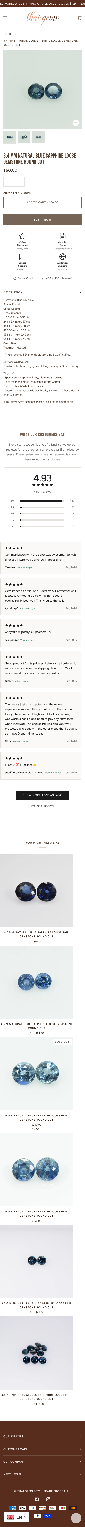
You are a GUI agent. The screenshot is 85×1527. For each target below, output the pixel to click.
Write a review (42, 806)
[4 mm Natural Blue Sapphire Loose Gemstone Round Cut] (36, 982)
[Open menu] (9, 17)
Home (7, 33)
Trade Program (56, 1491)
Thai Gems (25, 1491)
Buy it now (42, 219)
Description (13, 292)
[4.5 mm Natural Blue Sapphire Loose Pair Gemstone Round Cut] (36, 890)
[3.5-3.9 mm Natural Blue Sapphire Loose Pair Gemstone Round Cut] (36, 1261)
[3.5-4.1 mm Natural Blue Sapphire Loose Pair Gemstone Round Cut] (36, 1353)
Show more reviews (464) (42, 795)
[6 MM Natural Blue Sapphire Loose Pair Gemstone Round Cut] (36, 1170)
